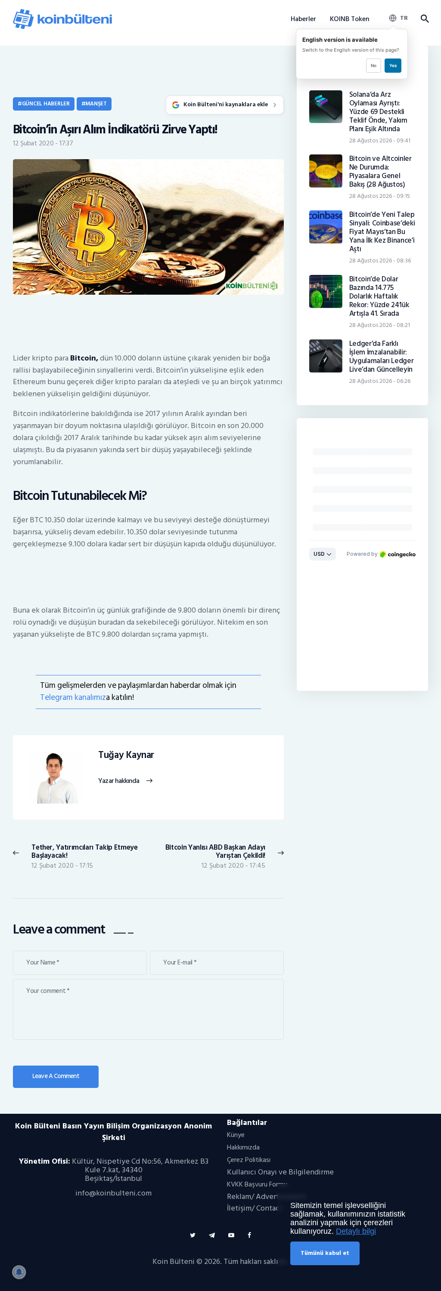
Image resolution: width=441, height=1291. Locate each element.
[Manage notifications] (19, 1272)
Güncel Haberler (46, 103)
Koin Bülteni (173, 1261)
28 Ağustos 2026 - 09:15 (379, 196)
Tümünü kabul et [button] (325, 1253)
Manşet (95, 103)
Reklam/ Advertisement (266, 1196)
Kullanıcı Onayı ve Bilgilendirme (280, 1172)
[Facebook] (249, 1235)
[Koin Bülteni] (62, 12)
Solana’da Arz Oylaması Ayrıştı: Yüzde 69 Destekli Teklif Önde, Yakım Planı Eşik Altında (378, 111)
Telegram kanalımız (73, 697)
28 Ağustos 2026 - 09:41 (379, 140)
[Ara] (424, 19)
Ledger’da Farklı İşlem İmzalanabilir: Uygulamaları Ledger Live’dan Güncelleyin (381, 356)
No (373, 65)
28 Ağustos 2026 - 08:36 (380, 260)
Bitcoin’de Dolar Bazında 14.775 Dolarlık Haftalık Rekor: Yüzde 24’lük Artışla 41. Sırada (379, 296)
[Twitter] (193, 1235)
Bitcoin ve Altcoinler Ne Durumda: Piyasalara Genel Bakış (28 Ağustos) (380, 171)
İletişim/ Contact (255, 1208)
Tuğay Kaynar (126, 755)
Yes (393, 65)
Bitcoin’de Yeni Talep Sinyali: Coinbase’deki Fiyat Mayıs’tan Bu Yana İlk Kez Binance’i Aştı (382, 231)
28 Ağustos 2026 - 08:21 (379, 325)
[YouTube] (231, 1235)
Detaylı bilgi (356, 1231)
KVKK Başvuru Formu (257, 1184)
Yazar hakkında (118, 781)
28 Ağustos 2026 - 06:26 (379, 381)
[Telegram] (212, 1235)
